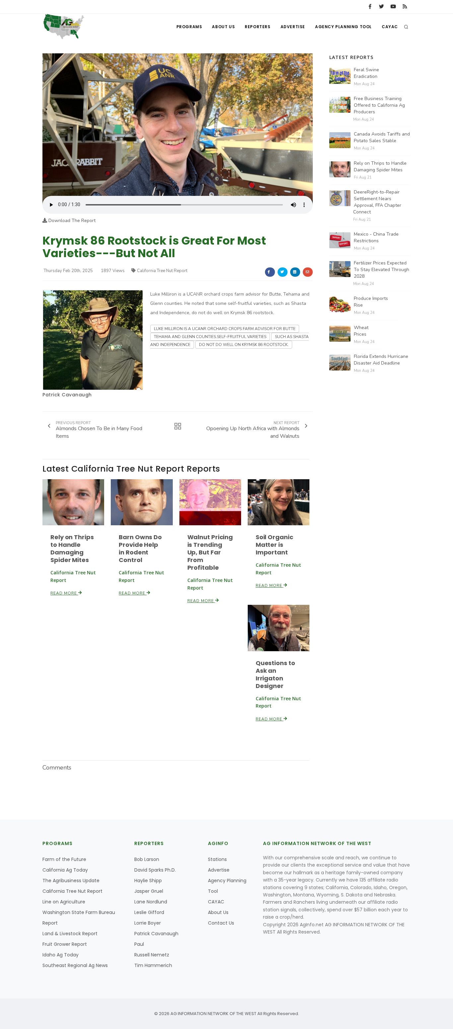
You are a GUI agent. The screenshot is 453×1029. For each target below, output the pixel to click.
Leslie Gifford (149, 912)
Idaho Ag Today (60, 954)
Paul (139, 944)
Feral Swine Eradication (366, 73)
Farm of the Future (64, 859)
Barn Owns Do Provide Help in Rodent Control (140, 548)
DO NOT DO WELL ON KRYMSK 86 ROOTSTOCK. (244, 344)
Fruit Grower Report (64, 944)
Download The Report (71, 220)
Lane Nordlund (150, 901)
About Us (223, 26)
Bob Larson (146, 859)
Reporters (257, 26)
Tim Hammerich (153, 965)
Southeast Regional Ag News (75, 965)
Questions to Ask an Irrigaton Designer (275, 674)
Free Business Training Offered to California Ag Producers (379, 105)
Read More (64, 593)
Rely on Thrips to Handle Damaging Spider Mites (72, 548)
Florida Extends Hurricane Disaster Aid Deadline (381, 359)
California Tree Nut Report (162, 271)
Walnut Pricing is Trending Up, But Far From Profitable (210, 552)
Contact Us (221, 923)
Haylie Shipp (148, 880)
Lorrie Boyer (147, 923)
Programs (189, 26)
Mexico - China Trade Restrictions (376, 237)
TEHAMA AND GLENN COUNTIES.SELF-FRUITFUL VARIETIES (210, 336)
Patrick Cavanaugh (67, 394)
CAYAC (390, 26)
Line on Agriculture (63, 901)
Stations (217, 859)
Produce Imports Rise (371, 301)
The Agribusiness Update (70, 880)
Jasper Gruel (148, 891)
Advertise (293, 26)
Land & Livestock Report (69, 933)
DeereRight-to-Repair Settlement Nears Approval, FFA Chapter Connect (377, 202)
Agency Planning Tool (343, 26)
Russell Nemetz (151, 954)
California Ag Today (65, 870)
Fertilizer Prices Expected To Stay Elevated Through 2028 (381, 269)
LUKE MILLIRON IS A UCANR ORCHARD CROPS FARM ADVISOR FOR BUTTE (224, 328)
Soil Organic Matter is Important (274, 544)
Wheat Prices (361, 330)
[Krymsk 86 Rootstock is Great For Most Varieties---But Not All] (177, 124)
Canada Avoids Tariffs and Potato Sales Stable (382, 137)
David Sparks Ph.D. (155, 870)
